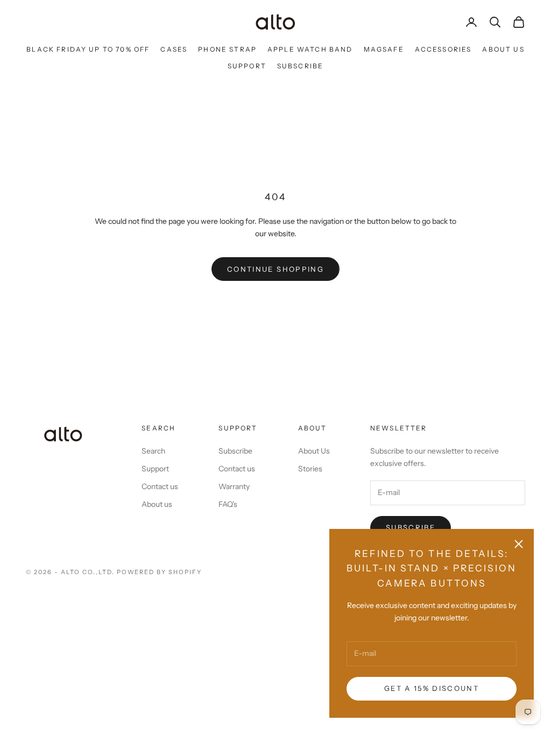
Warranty (234, 486)
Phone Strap (227, 49)
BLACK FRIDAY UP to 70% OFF (88, 49)
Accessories (443, 49)
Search (153, 451)
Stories (310, 468)
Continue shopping (275, 269)
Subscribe (300, 66)
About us (157, 504)
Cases (173, 49)
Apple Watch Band (310, 49)
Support (247, 66)
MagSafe (384, 49)
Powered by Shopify (159, 572)
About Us (503, 49)
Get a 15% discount (431, 688)
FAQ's (227, 504)
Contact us (160, 486)
